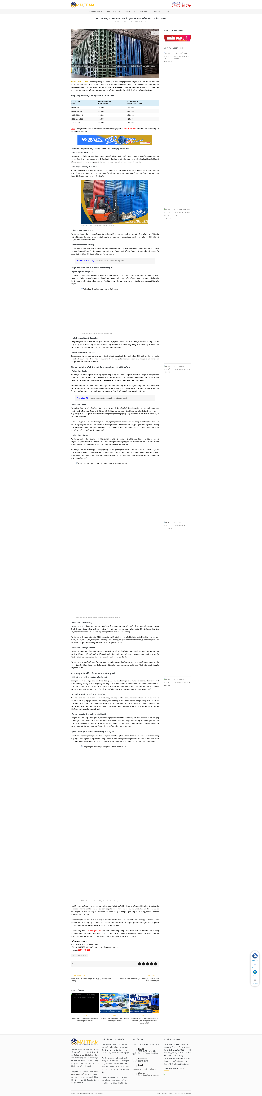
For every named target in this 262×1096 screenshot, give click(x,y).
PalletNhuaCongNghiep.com (149, 1075)
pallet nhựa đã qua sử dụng (111, 398)
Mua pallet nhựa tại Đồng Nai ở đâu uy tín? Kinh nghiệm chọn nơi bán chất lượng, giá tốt (144, 1020)
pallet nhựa (102, 170)
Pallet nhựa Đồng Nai (79, 955)
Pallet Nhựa (114, 1047)
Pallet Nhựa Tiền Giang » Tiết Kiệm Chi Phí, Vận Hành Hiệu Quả (139, 979)
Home (158, 1093)
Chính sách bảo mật (180, 1093)
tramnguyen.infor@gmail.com (144, 1069)
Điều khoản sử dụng (167, 1093)
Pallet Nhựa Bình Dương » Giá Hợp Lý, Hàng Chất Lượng (91, 979)
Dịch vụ (85, 1015)
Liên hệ (189, 1093)
